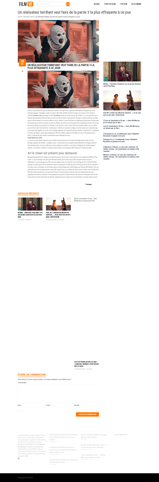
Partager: (89, 184)
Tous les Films (110, 4)
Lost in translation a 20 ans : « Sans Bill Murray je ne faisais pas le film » (86, 364)
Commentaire (22, 383)
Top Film (123, 4)
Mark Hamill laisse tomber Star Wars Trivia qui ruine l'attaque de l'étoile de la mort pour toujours (64, 437)
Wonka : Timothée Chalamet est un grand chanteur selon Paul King (30, 215)
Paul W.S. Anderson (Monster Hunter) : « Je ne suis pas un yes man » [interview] (58, 215)
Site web (76, 405)
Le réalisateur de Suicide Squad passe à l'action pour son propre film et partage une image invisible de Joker (63, 449)
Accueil (97, 4)
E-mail (48, 405)
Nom (20, 405)
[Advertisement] (122, 40)
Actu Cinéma (136, 4)
